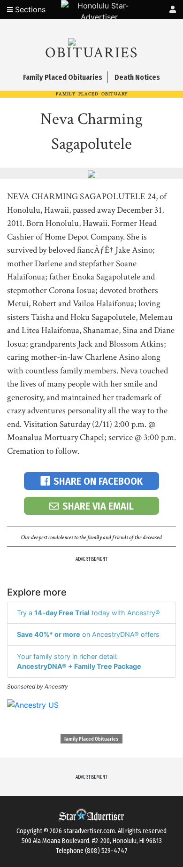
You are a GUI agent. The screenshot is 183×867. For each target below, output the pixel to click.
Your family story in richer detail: (79, 661)
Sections (29, 9)
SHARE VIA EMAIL (98, 506)
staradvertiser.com (89, 831)
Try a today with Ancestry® (88, 613)
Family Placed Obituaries (91, 739)
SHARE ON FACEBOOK (98, 481)
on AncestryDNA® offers (88, 634)
